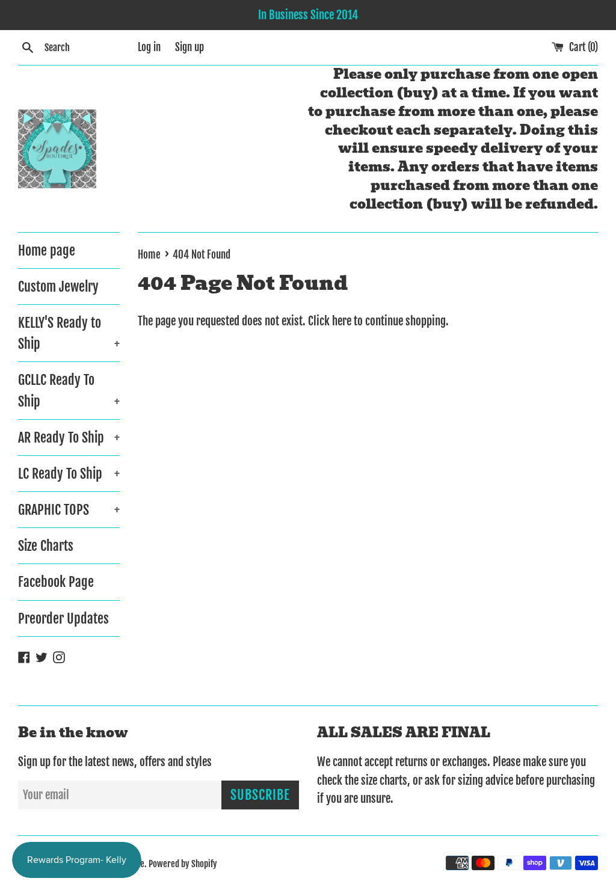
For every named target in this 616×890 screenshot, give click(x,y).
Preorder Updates (63, 618)
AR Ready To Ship (69, 437)
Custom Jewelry (58, 286)
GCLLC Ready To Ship (69, 390)
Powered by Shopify (183, 864)
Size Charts (45, 546)
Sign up (189, 47)
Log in (149, 47)
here (341, 321)
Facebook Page (56, 582)
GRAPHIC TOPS (69, 510)
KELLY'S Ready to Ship (69, 333)
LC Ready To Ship (69, 473)
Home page (46, 250)
